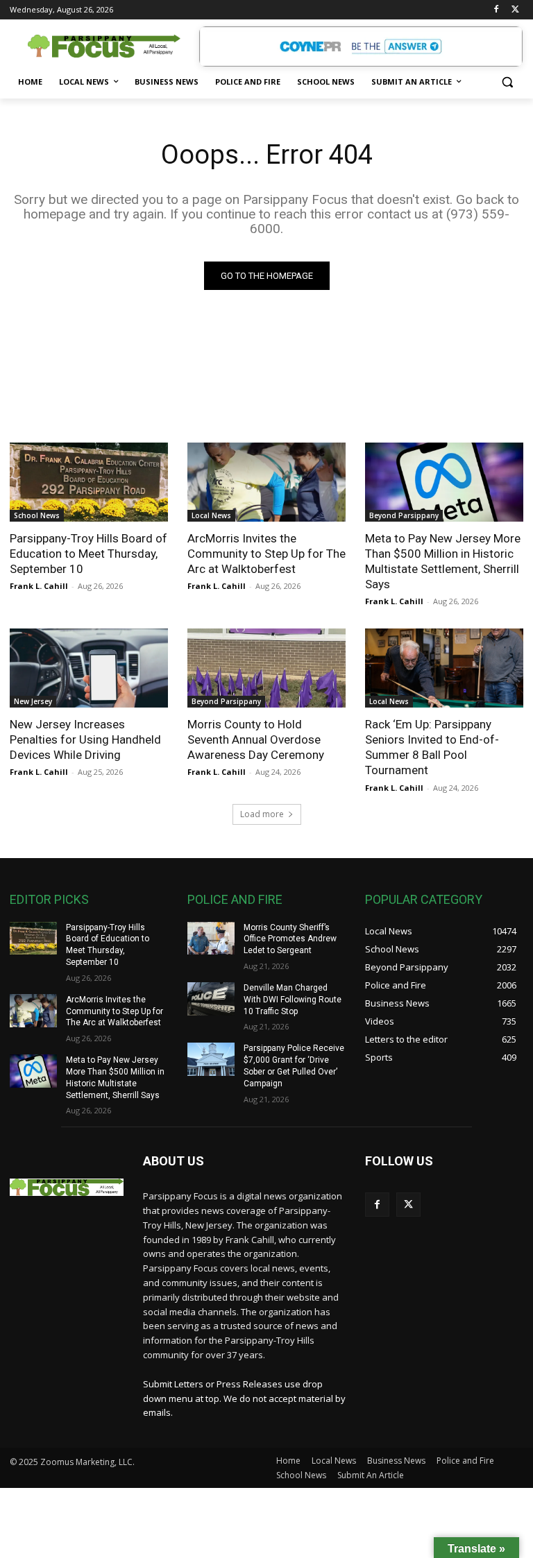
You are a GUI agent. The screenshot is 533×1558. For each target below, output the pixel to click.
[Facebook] (496, 10)
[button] (507, 82)
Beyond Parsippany (404, 515)
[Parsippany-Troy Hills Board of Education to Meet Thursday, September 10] (89, 482)
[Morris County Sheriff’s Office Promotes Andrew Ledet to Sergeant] (211, 938)
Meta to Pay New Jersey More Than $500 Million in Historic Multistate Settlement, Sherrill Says (443, 561)
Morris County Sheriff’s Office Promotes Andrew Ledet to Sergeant (290, 939)
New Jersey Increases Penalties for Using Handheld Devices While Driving (85, 739)
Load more (262, 814)
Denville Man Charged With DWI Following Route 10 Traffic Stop (292, 999)
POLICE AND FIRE (234, 899)
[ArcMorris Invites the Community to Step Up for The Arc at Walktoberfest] (266, 482)
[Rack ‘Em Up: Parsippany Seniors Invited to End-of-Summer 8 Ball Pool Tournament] (444, 668)
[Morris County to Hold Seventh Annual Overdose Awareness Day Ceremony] (266, 668)
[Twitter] (515, 10)
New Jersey (33, 701)
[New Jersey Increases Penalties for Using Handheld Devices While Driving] (89, 668)
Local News (211, 515)
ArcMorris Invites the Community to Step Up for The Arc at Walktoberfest (266, 553)
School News (37, 515)
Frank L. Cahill (39, 586)
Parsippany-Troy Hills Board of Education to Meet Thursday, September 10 (88, 553)
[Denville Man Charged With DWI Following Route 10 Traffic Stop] (211, 999)
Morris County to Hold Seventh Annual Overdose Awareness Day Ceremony (255, 739)
